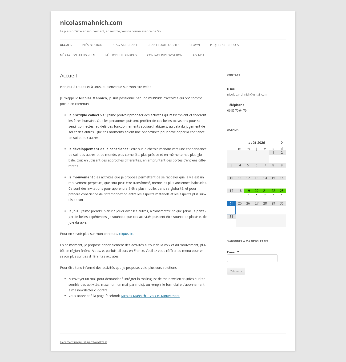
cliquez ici (126, 233)
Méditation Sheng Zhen (77, 55)
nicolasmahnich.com (91, 22)
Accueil (66, 45)
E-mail (233, 252)
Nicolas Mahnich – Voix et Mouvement (150, 296)
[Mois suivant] (282, 143)
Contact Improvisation (164, 55)
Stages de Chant (125, 45)
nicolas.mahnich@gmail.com (247, 94)
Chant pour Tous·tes (163, 45)
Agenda (198, 55)
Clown (194, 45)
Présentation (92, 45)
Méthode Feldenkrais (121, 55)
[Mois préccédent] (231, 143)
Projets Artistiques (224, 45)
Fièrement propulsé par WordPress (83, 342)
